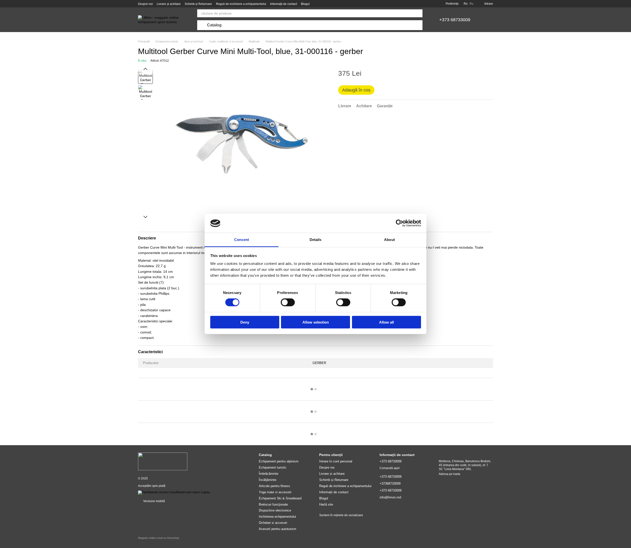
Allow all (386, 322)
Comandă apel (390, 468)
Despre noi (145, 4)
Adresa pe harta (449, 474)
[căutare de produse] (418, 13)
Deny (244, 322)
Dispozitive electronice (275, 510)
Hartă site (326, 504)
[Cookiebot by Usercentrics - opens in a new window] (399, 223)
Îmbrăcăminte (268, 473)
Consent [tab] (241, 239)
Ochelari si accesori (273, 523)
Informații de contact (283, 4)
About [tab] (389, 239)
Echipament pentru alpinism (278, 461)
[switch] (288, 302)
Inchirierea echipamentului (277, 516)
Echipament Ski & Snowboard (280, 498)
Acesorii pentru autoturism (277, 529)
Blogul (305, 4)
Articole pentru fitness (274, 486)
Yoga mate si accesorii (275, 492)
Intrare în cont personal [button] (335, 461)
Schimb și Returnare (198, 4)
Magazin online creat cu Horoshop (158, 537)
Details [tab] (316, 239)
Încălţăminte (267, 480)
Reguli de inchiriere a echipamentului (241, 4)
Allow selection (315, 322)
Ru (471, 3)
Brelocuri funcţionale (273, 504)
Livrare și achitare (169, 4)
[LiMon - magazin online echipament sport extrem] (162, 461)
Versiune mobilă (153, 501)
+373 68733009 (454, 20)
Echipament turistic (272, 467)
